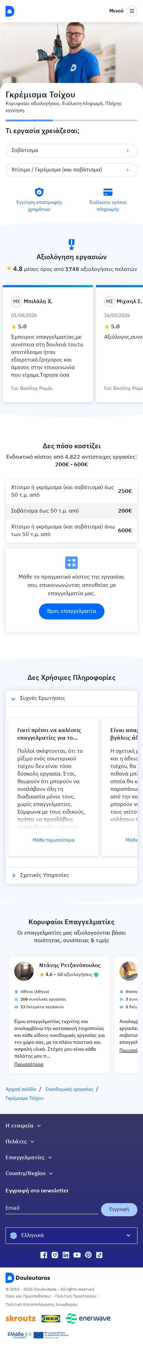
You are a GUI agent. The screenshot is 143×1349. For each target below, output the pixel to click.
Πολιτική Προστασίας (75, 1296)
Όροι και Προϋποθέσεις (28, 1296)
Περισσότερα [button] (28, 1064)
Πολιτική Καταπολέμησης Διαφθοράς (42, 1305)
